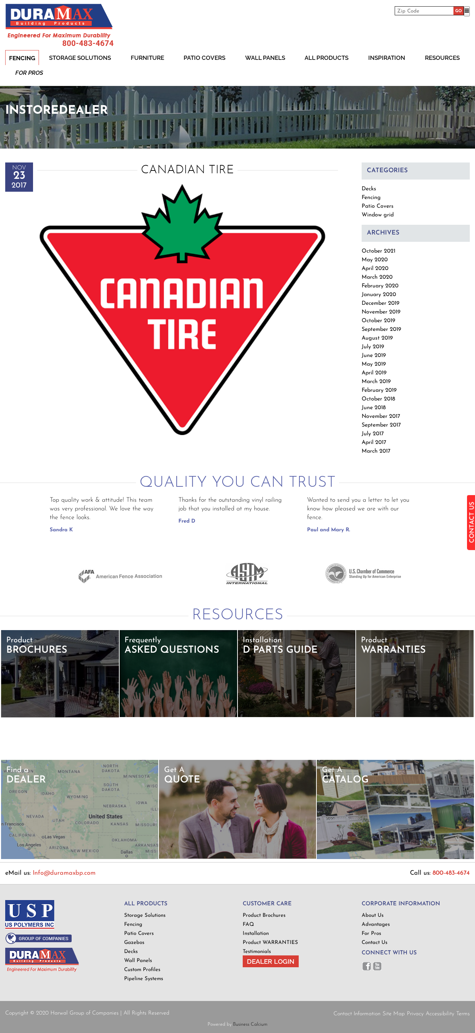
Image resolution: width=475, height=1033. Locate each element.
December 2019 (381, 303)
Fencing (22, 58)
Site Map (394, 1014)
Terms (463, 1014)
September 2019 (381, 329)
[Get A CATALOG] (395, 857)
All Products (326, 57)
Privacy (415, 1014)
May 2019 (374, 364)
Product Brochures (264, 915)
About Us (373, 915)
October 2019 (378, 321)
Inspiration (386, 57)
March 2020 (377, 277)
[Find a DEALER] (80, 857)
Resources (442, 57)
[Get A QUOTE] (237, 857)
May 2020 (375, 260)
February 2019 (379, 390)
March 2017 (376, 451)
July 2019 (373, 347)
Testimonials (257, 951)
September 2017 (381, 425)
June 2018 (374, 408)
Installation (256, 933)
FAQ (248, 924)
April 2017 (374, 442)
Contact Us (374, 942)
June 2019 (374, 355)
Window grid (378, 215)
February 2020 (380, 286)
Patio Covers (204, 57)
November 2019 (381, 312)
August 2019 (377, 338)
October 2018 (378, 399)
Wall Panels (265, 57)
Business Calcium (250, 1024)
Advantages (376, 924)
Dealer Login (271, 961)
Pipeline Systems (143, 979)
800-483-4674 (88, 43)
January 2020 (379, 294)
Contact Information (356, 1014)
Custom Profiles (142, 969)
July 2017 (373, 434)
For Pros (29, 72)
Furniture (147, 57)
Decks (369, 189)
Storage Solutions (80, 57)
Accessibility (440, 1014)
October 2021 (378, 251)
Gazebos (134, 942)
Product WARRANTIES (270, 942)
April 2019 (374, 373)
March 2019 (376, 381)
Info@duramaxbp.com (64, 873)
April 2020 (375, 268)
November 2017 (381, 416)
